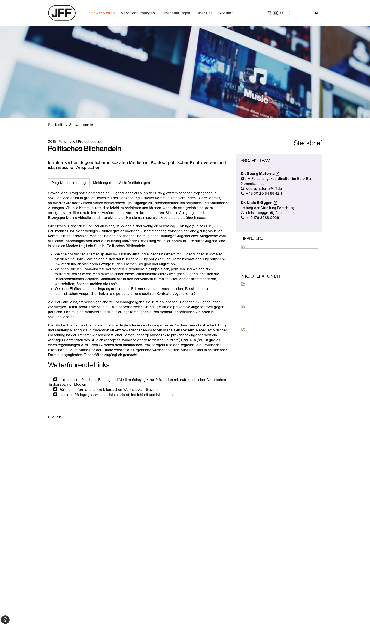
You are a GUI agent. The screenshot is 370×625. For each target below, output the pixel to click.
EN (315, 13)
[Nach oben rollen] (360, 615)
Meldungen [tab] (102, 183)
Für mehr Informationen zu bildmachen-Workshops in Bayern (108, 389)
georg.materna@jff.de (264, 188)
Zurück (58, 417)
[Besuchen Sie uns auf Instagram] (288, 13)
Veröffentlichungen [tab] (134, 183)
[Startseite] (62, 12)
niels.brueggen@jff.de (264, 213)
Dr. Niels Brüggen (257, 202)
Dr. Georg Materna (258, 173)
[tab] (102, 182)
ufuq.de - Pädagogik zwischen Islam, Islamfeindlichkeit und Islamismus (116, 394)
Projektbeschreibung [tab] (69, 183)
